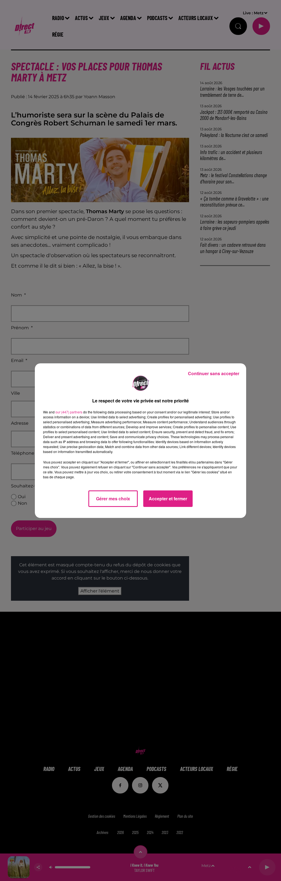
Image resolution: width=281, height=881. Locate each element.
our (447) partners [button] (68, 412)
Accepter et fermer (168, 498)
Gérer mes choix (113, 498)
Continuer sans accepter (213, 373)
